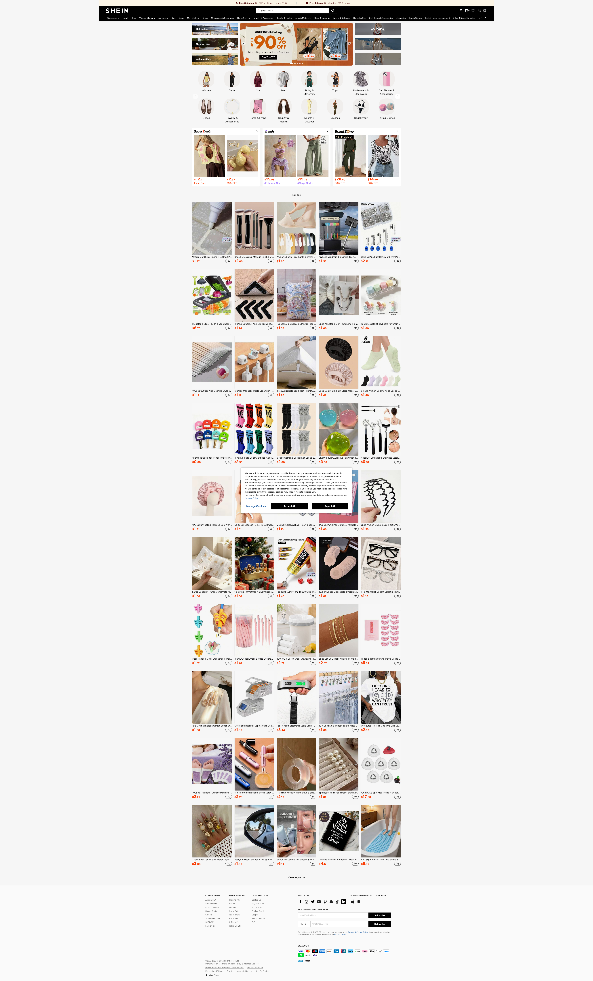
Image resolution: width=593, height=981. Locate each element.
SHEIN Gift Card (258, 918)
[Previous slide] (244, 43)
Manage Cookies (251, 964)
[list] (322, 901)
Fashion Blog (211, 926)
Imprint (254, 971)
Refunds (232, 907)
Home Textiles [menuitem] (359, 18)
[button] (479, 10)
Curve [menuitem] (181, 18)
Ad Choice (264, 971)
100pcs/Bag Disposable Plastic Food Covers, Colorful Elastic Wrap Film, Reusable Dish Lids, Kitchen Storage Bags (296, 324)
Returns (232, 904)
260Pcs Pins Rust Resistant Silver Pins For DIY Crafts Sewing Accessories (381, 257)
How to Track (234, 915)
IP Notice (230, 971)
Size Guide (233, 918)
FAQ (253, 922)
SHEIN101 (209, 922)
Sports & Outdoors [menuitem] (341, 18)
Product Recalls (258, 911)
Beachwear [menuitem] (163, 18)
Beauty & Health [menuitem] (284, 18)
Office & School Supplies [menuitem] (464, 18)
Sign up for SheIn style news (313, 910)
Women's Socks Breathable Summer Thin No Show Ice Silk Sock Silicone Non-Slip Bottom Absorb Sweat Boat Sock (296, 257)
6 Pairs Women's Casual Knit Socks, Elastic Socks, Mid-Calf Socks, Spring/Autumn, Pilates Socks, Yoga (296, 458)
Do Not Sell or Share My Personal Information (224, 967)
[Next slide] (349, 43)
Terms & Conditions (255, 967)
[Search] (333, 10)
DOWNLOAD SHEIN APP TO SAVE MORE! (369, 896)
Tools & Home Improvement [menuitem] (437, 18)
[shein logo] (117, 10)
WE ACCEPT (303, 946)
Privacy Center (211, 964)
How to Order (234, 911)
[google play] (358, 903)
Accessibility (242, 971)
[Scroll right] (485, 18)
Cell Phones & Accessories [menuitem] (381, 18)
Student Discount (212, 918)
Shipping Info (234, 900)
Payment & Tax (258, 904)
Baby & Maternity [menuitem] (303, 18)
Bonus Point (257, 907)
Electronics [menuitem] (401, 18)
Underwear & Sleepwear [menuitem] (222, 18)
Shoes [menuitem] (205, 18)
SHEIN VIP (233, 922)
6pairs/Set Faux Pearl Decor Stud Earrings (339, 792)
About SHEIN (211, 900)
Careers (208, 915)
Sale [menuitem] (134, 18)
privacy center (340, 934)
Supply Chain (211, 911)
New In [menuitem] (126, 18)
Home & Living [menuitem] (243, 18)
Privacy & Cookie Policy (358, 932)
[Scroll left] (481, 18)
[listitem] (212, 233)
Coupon (255, 915)
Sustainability (211, 904)
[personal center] (461, 10)
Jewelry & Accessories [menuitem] (263, 18)
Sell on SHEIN (235, 926)
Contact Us (256, 900)
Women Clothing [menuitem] (147, 18)
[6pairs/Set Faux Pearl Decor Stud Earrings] (339, 764)
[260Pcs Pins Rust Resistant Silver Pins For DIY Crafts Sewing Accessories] (381, 228)
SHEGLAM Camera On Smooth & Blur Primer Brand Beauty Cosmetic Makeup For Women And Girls (296, 859)
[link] (197, 3)
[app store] (353, 903)
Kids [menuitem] (173, 18)
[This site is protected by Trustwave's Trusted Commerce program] (300, 961)
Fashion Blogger (212, 907)
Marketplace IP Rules (214, 971)
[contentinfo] (344, 953)
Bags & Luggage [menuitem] (322, 18)
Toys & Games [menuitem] (415, 18)
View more (295, 877)
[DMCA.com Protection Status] (307, 961)
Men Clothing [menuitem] (193, 18)
